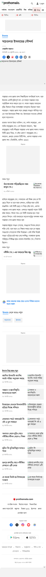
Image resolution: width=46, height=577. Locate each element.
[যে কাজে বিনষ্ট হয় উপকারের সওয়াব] (36, 481)
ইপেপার (33, 509)
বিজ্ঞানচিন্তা (33, 504)
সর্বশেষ (4, 10)
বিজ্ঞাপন (18, 547)
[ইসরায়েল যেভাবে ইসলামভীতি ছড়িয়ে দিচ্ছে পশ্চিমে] (36, 408)
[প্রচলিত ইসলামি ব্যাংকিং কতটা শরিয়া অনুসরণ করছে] (36, 379)
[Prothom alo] (11, 3)
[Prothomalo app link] (15, 538)
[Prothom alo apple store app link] (31, 538)
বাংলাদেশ (11, 10)
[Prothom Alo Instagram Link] (24, 525)
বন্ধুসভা (17, 509)
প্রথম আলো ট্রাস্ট (8, 509)
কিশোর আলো (23, 504)
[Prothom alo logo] (23, 499)
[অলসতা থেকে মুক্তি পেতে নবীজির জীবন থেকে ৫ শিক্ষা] (36, 437)
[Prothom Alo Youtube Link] (30, 525)
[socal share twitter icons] (8, 58)
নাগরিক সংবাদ (12, 504)
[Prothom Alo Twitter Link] (18, 525)
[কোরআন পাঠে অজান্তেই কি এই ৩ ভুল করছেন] (36, 423)
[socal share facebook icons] (4, 58)
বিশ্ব (25, 10)
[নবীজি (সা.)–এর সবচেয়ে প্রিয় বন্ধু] (37, 254)
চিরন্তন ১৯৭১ (25, 509)
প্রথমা (40, 509)
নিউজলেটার (26, 551)
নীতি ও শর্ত (37, 547)
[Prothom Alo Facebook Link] (12, 525)
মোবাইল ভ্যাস (22, 513)
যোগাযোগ (16, 551)
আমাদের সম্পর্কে (7, 547)
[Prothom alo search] (32, 3)
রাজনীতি (19, 10)
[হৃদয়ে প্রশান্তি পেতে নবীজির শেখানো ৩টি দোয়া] (36, 466)
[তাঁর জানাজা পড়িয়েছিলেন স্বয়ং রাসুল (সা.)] (37, 186)
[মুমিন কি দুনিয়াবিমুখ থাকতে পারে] (36, 452)
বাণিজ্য (30, 10)
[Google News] (35, 525)
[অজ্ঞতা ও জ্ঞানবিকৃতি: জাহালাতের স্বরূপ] (36, 394)
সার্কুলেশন (27, 547)
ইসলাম (5, 36)
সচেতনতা (7, 320)
